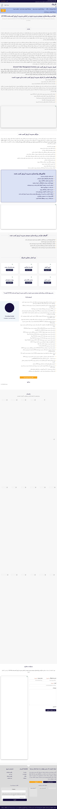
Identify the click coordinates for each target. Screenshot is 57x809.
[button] (10, 5)
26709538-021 (3, 1)
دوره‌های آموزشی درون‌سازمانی (50, 11)
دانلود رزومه (47, 269)
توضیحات (54, 687)
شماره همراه (38, 678)
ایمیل (53, 683)
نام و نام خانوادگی (51, 678)
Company (13, 789)
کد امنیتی (54, 706)
